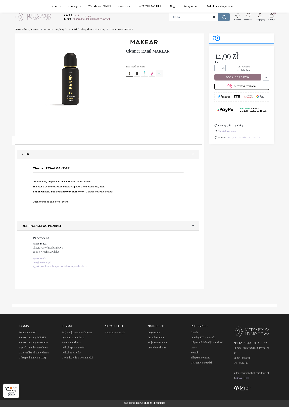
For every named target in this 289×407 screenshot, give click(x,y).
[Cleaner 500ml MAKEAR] (137, 73)
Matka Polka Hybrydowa (27, 29)
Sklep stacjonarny (200, 357)
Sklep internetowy (143, 402)
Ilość (216, 62)
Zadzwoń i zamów (244, 86)
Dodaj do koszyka (238, 77)
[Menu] (17, 386)
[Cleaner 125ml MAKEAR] (129, 73)
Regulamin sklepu (71, 342)
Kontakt (195, 352)
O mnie (194, 332)
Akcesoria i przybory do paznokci (60, 29)
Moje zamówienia (157, 342)
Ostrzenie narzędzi (201, 362)
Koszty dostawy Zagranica (33, 342)
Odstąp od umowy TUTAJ (32, 357)
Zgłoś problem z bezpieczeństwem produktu (59, 266)
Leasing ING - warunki (203, 337)
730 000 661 (39, 258)
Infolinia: (77, 15)
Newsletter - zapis (115, 332)
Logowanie (154, 332)
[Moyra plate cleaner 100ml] (152, 73)
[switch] (11, 394)
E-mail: (87, 18)
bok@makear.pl (42, 262)
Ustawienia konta (157, 347)
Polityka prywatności (73, 347)
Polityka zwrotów (71, 352)
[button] (224, 17)
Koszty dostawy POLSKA (32, 337)
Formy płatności (27, 332)
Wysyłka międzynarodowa (33, 347)
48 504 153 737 (242, 378)
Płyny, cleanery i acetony (93, 29)
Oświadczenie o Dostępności (77, 357)
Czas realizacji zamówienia (34, 352)
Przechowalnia (156, 337)
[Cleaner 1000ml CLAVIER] (144, 73)
